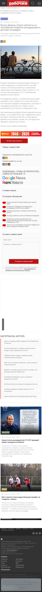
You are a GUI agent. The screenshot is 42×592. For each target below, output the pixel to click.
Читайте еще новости (14, 141)
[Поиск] (32, 3)
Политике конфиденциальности (23, 584)
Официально (20, 567)
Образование (20, 565)
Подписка (25, 528)
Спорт (3, 563)
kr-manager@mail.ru (12, 550)
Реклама (18, 528)
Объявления (5, 570)
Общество (4, 559)
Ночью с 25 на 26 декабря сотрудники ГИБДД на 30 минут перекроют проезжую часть (23, 225)
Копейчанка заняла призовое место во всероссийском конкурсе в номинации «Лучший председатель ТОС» (22, 220)
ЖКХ (17, 563)
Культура (4, 561)
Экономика (19, 559)
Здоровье (4, 565)
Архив (31, 528)
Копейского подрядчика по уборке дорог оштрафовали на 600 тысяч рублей (20, 207)
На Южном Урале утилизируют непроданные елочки (21, 384)
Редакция (4, 528)
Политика (19, 561)
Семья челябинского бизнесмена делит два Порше (20, 396)
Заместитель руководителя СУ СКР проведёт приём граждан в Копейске (20, 441)
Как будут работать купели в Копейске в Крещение (23, 215)
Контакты (11, 528)
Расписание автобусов (7, 530)
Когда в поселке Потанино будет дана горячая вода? (21, 203)
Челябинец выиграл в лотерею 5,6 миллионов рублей (21, 211)
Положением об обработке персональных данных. (20, 269)
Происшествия (5, 567)
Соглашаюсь (21, 587)
